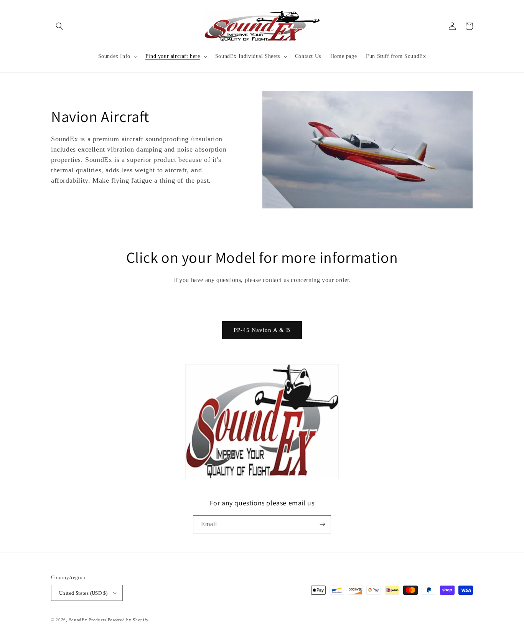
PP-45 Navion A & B (262, 330)
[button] (59, 26)
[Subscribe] (322, 524)
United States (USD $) (83, 593)
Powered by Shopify (128, 619)
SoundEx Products (87, 619)
